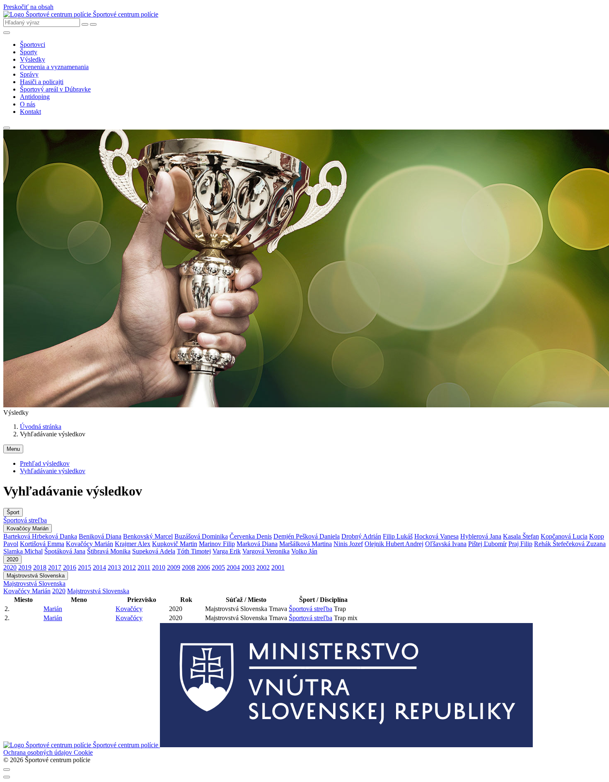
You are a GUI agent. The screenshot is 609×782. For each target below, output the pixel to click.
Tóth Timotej (194, 551)
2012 (129, 567)
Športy (28, 51)
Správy (29, 74)
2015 (84, 567)
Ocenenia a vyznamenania (54, 66)
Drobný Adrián (361, 536)
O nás (27, 104)
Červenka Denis (251, 536)
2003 (248, 567)
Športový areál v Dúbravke (55, 89)
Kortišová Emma (42, 543)
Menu (13, 449)
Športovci (32, 44)
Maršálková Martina (305, 543)
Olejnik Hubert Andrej (394, 543)
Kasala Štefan (521, 536)
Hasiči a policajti (41, 81)
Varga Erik (227, 551)
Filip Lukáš (398, 536)
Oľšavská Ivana (445, 543)
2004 (233, 567)
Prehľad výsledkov (45, 463)
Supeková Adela (153, 551)
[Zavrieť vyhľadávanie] (85, 24)
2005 (218, 567)
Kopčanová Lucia (564, 536)
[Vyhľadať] (93, 24)
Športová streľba (25, 520)
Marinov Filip (217, 543)
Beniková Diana (100, 536)
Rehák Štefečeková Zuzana (570, 543)
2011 (144, 567)
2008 (188, 567)
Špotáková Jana (64, 551)
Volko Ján (304, 551)
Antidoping (35, 96)
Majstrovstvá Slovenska (36, 576)
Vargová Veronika (266, 551)
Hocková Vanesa (436, 536)
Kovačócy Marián (27, 528)
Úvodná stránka (40, 426)
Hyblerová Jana (480, 536)
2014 (99, 567)
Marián (53, 608)
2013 (114, 567)
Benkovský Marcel (148, 536)
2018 (39, 567)
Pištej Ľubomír (487, 543)
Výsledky (32, 59)
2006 (203, 567)
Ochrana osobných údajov (38, 752)
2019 (24, 567)
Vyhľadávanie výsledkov (52, 470)
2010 (158, 567)
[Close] (6, 769)
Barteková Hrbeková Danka (40, 536)
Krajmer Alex (132, 543)
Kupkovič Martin (174, 543)
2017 (54, 567)
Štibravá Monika (108, 551)
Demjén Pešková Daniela (306, 536)
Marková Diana (257, 543)
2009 (173, 567)
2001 (278, 567)
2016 (69, 567)
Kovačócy (129, 608)
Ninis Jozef (348, 543)
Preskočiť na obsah (28, 6)
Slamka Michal (23, 551)
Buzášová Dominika (201, 536)
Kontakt (30, 111)
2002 (263, 567)
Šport (13, 512)
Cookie (83, 752)
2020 (12, 559)
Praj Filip (520, 543)
